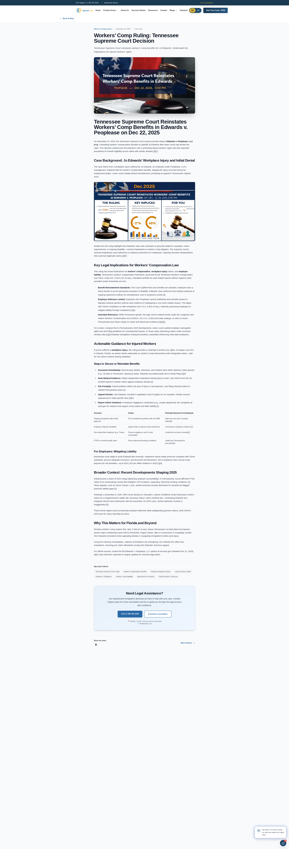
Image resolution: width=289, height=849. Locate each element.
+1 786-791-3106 (87, 3)
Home (98, 10)
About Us (125, 10)
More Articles (186, 643)
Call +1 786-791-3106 (130, 614)
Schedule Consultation (158, 614)
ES (198, 10)
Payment (183, 10)
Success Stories (139, 10)
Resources (153, 10)
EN (192, 10)
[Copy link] (96, 645)
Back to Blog (68, 18)
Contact (163, 10)
